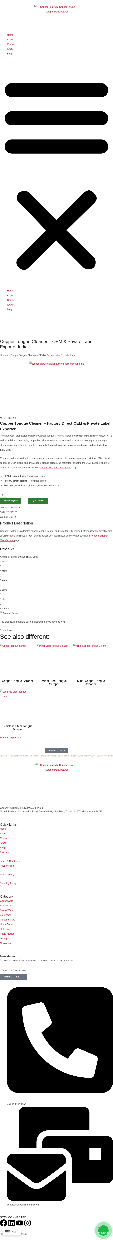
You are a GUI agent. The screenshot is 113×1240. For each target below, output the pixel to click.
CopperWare (6, 901)
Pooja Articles (7, 934)
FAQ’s (10, 49)
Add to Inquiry (11, 501)
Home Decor (6, 924)
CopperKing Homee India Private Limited (21, 808)
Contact (11, 44)
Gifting (3, 938)
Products (4, 852)
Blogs (3, 847)
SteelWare (5, 915)
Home (10, 35)
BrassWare (5, 905)
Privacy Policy (7, 866)
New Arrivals (6, 943)
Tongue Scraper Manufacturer (55, 467)
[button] (56, 174)
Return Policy (7, 874)
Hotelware (5, 929)
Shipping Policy (8, 883)
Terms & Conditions (10, 861)
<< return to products (10, 737)
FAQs (3, 843)
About (10, 39)
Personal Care (7, 919)
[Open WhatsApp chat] (103, 1230)
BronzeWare (6, 910)
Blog (9, 53)
